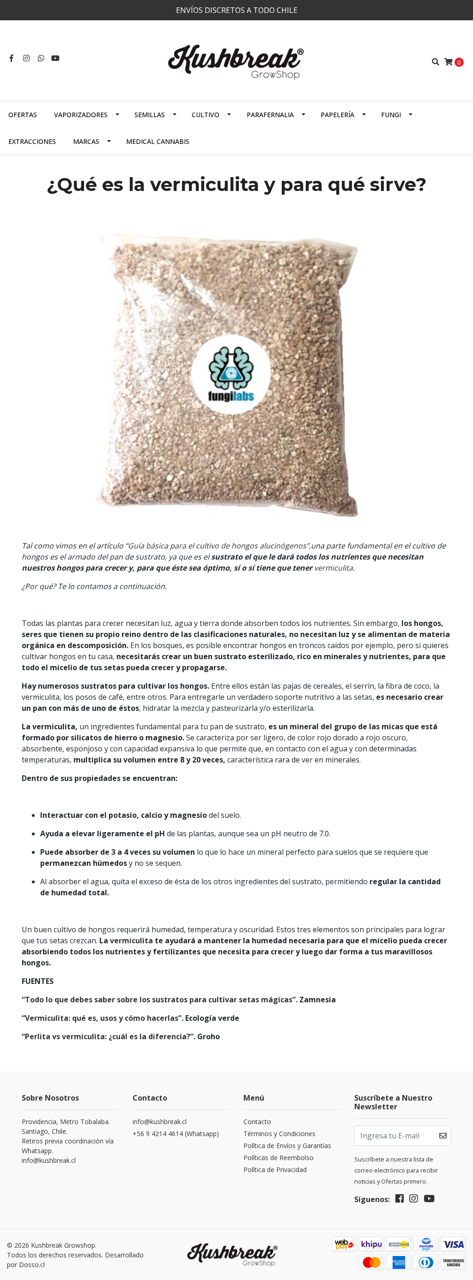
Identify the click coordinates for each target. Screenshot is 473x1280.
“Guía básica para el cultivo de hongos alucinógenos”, (218, 546)
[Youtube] (55, 58)
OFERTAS (22, 114)
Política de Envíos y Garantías (287, 1145)
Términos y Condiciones (279, 1133)
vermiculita (333, 568)
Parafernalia (270, 114)
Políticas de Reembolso (278, 1157)
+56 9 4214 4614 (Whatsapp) (176, 1133)
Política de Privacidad (275, 1169)
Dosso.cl (32, 1264)
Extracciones (32, 141)
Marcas (86, 141)
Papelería (337, 114)
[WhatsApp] (41, 58)
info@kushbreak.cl (160, 1121)
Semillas (149, 114)
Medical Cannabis (157, 141)
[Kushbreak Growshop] (236, 61)
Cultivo (205, 114)
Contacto (257, 1121)
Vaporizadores (81, 114)
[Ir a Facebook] (11, 58)
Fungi (391, 114)
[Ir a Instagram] (26, 58)
